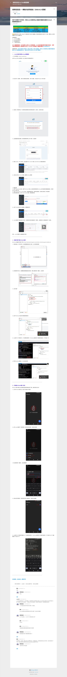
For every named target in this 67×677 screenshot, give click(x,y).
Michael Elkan (36, 672)
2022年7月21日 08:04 (27, 592)
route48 (23, 583)
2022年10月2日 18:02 (23, 599)
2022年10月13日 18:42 (25, 626)
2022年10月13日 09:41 (25, 620)
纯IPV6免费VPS (17, 583)
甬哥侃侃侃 (22, 592)
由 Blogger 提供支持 (34, 670)
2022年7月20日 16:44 (21, 588)
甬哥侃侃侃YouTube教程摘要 (21, 2)
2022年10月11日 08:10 (27, 615)
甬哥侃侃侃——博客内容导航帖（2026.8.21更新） (29, 10)
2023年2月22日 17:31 (21, 639)
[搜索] (56, 2)
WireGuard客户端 (29, 583)
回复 (17, 596)
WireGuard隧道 (35, 583)
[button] (54, 9)
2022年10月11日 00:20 (25, 609)
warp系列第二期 (46, 46)
